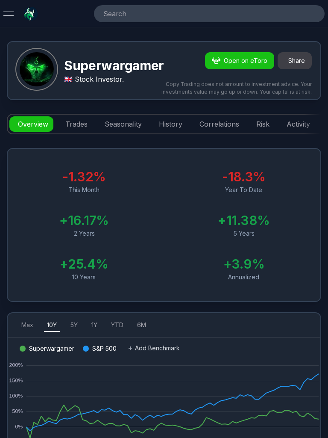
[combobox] (197, 14)
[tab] (31, 124)
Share (296, 60)
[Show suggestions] (314, 14)
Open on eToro (245, 60)
